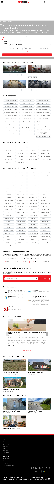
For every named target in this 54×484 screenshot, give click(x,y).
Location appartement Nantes (43, 115)
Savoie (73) (45, 230)
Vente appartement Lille (11, 118)
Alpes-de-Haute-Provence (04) (8, 176)
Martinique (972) (45, 218)
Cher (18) (21, 185)
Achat (5, 39)
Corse (9, 153)
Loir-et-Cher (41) (20, 212)
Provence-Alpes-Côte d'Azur (45, 159)
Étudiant (19, 37)
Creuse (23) (8, 188)
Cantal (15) (33, 182)
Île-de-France (21, 162)
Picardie (21, 159)
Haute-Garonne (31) (8, 200)
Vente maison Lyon (27, 103)
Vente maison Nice (27, 121)
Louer (17, 261)
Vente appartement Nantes (11, 115)
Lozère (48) (45, 215)
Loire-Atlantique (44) (45, 212)
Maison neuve (6, 89)
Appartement (6, 74)
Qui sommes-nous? (7, 441)
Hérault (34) (21, 206)
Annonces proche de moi (25, 479)
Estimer (36, 261)
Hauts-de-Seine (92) (8, 206)
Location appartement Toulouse (43, 109)
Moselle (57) (8, 224)
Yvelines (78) (9, 245)
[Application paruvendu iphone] (38, 471)
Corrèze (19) (33, 185)
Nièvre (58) (20, 224)
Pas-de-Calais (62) (21, 227)
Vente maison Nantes (27, 115)
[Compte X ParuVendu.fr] (32, 468)
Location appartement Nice (43, 121)
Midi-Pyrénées (33, 156)
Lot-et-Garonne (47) (33, 215)
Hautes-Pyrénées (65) (45, 203)
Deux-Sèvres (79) (45, 188)
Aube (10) (9, 179)
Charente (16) (45, 182)
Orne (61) (9, 227)
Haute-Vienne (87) (21, 203)
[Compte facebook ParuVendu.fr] (39, 468)
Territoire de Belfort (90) (45, 236)
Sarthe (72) (33, 230)
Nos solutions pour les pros (9, 443)
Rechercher (44, 278)
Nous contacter (6, 452)
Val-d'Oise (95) (9, 239)
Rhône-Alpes (8, 162)
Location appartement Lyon (43, 103)
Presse (4, 448)
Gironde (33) (21, 197)
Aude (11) (21, 179)
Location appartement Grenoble (43, 136)
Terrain (19, 89)
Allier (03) (33, 172)
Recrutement (6, 444)
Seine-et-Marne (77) (45, 233)
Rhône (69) (21, 230)
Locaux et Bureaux (46, 37)
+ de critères (27, 51)
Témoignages (6, 446)
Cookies (5, 460)
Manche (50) (21, 218)
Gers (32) (9, 197)
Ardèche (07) (33, 175)
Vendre (8, 261)
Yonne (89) (45, 242)
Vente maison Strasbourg (27, 124)
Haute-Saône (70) (9, 203)
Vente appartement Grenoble (11, 133)
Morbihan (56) (45, 221)
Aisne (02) (21, 172)
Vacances (30, 77)
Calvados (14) (21, 182)
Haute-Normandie (33, 153)
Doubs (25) (21, 191)
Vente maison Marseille (27, 106)
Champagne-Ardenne (45, 150)
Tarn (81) (21, 236)
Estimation (12, 37)
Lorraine (21, 156)
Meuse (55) (33, 221)
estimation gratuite (7, 255)
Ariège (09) (45, 175)
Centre (33, 150)
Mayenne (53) (9, 221)
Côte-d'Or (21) (21, 188)
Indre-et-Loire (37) (9, 209)
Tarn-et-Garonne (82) (33, 236)
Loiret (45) (8, 215)
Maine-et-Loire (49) (9, 218)
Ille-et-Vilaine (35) (33, 206)
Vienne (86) (20, 242)
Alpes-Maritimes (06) (45, 172)
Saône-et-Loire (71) (9, 233)
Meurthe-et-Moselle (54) (21, 221)
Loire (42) (33, 212)
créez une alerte (13, 258)
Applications (5, 450)
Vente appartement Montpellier (10, 130)
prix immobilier (41, 257)
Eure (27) (9, 194)
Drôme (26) (33, 191)
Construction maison (34, 37)
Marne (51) (33, 218)
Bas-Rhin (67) (45, 179)
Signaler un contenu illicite (8, 465)
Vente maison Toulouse (27, 109)
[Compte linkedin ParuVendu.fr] (36, 468)
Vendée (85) (8, 242)
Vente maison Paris (27, 100)
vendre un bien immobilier (38, 255)
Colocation (6, 43)
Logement (4, 37)
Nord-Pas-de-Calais (45, 156)
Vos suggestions (6, 458)
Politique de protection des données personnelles (13, 462)
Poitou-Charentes (33, 159)
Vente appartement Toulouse (11, 109)
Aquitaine (21, 147)
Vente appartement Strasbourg (10, 124)
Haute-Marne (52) (33, 200)
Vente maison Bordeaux (27, 112)
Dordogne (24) (9, 191)
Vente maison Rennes (27, 127)
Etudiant (41, 74)
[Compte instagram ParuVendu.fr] (43, 468)
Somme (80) (8, 236)
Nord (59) (33, 224)
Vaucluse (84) (45, 239)
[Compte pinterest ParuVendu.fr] (46, 468)
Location (5, 41)
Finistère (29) (33, 194)
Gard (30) (45, 194)
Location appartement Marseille (43, 106)
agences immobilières (46, 272)
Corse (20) (45, 185)
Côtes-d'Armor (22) (33, 188)
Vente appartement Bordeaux (10, 112)
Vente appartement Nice (10, 121)
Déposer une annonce (16, 477)
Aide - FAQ (5, 454)
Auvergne (33, 147)
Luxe (16, 74)
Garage (23, 74)
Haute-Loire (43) (20, 200)
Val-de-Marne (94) (21, 239)
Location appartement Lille (43, 118)
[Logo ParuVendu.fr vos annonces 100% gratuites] (23, 3)
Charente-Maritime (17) (9, 185)
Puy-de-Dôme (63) (33, 227)
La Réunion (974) (45, 209)
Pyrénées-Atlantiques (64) (45, 228)
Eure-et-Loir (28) (20, 194)
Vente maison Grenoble (27, 133)
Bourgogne (8, 150)
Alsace (8, 147)
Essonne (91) (45, 191)
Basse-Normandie (45, 147)
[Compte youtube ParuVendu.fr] (49, 468)
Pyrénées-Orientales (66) (8, 231)
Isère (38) (21, 209)
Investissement (14, 89)
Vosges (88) (33, 242)
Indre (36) (45, 206)
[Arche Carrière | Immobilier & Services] (48, 478)
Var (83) (33, 239)
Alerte (26, 261)
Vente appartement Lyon (10, 103)
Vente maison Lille (27, 118)
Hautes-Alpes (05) (33, 203)
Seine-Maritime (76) (21, 233)
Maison (11, 74)
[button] (47, 334)
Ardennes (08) (21, 175)
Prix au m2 (46, 261)
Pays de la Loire (8, 159)
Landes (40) (8, 212)
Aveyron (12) (33, 179)
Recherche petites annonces (10, 479)
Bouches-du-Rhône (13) (9, 182)
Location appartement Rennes (43, 129)
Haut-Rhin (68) (45, 197)
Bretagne (21, 150)
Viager (19, 74)
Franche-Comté (21, 153)
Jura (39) (33, 209)
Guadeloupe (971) (33, 197)
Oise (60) (45, 224)
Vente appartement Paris (10, 100)
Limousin (9, 156)
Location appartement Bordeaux (43, 112)
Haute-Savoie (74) (45, 200)
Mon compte (6, 477)
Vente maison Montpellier (27, 130)
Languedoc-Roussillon (45, 153)
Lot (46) (21, 215)
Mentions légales (6, 463)
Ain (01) (8, 172)
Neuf (25, 37)
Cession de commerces (42, 89)
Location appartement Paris (43, 100)
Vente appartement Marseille (11, 106)
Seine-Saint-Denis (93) (33, 233)
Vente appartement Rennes (11, 127)
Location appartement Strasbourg (43, 125)
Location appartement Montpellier (43, 133)
